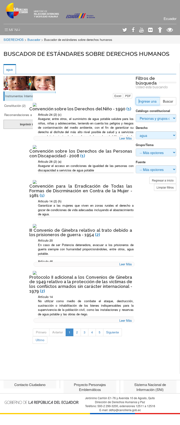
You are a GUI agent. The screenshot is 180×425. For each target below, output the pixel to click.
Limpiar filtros (165, 187)
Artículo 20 (45, 240)
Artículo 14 (45, 296)
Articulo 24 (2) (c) (49, 114)
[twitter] (124, 30)
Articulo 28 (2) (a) (49, 161)
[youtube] (141, 30)
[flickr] (150, 30)
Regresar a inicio (163, 180)
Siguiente (112, 332)
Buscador (33, 39)
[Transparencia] (170, 30)
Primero (41, 332)
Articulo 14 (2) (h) (49, 201)
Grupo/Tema (145, 145)
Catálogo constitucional (153, 111)
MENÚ (14, 30)
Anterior (57, 332)
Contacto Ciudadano (29, 384)
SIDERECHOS (14, 39)
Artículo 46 (45, 261)
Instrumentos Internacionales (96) (28, 96)
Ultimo (40, 340)
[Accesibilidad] (160, 30)
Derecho (142, 128)
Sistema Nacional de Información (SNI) (150, 387)
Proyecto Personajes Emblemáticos (90, 387)
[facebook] (133, 30)
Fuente (141, 162)
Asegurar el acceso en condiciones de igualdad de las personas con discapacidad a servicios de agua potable (86, 167)
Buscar (168, 101)
